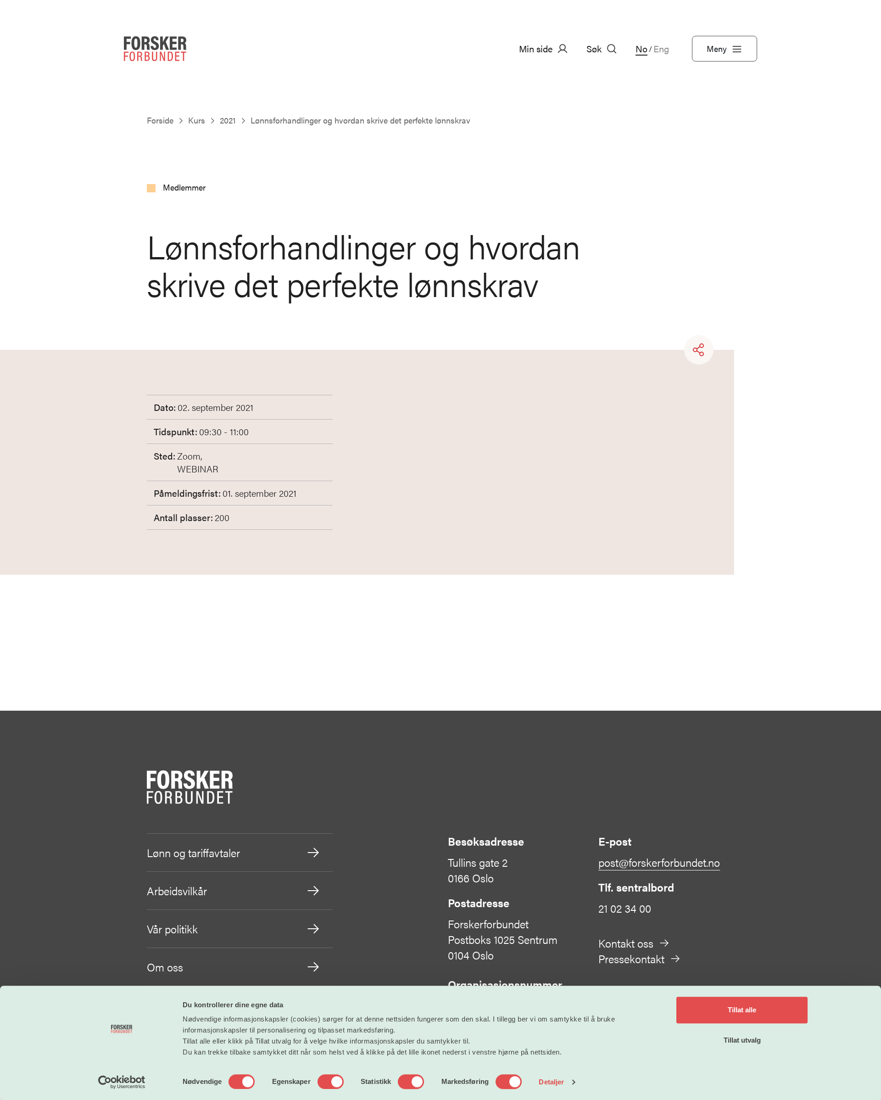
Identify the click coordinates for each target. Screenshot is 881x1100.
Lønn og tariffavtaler (193, 852)
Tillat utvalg (742, 1040)
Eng (661, 48)
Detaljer (551, 1082)
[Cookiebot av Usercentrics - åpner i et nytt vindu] (122, 1082)
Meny (717, 48)
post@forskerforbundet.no (659, 862)
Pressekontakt (631, 958)
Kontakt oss (625, 943)
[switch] (331, 1081)
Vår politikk (172, 929)
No (641, 48)
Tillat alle (742, 1010)
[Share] (699, 350)
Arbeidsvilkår (177, 890)
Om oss (165, 967)
